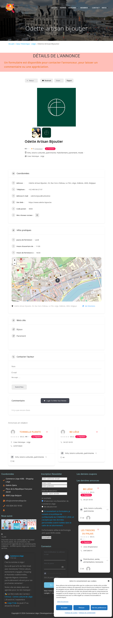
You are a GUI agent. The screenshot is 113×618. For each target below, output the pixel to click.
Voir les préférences (99, 608)
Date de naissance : (49, 490)
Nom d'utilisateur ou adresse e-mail (54, 553)
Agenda (63, 8)
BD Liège (24, 431)
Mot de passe (49, 563)
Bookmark (48, 80)
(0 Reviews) (38, 149)
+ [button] (14, 260)
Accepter (64, 608)
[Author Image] (13, 432)
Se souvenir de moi (54, 573)
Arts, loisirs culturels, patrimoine (41, 152)
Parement (21, 336)
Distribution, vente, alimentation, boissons (93, 560)
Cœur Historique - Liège (26, 44)
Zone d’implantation (90, 547)
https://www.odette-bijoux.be (40, 202)
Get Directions (90, 306)
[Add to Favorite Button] (47, 432)
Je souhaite (46, 498)
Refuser (81, 608)
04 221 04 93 (18, 442)
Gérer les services (62, 602)
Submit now (19, 387)
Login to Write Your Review (56, 401)
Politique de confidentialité (87, 613)
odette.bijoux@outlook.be (40, 196)
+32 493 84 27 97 (35, 189)
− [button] (14, 263)
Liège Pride (12, 603)
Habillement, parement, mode (70, 152)
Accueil (54, 8)
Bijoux (19, 329)
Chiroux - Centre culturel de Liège (18, 596)
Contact (96, 8)
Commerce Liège (17, 556)
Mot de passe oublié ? (52, 577)
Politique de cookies (71, 613)
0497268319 (87, 551)
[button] (108, 581)
